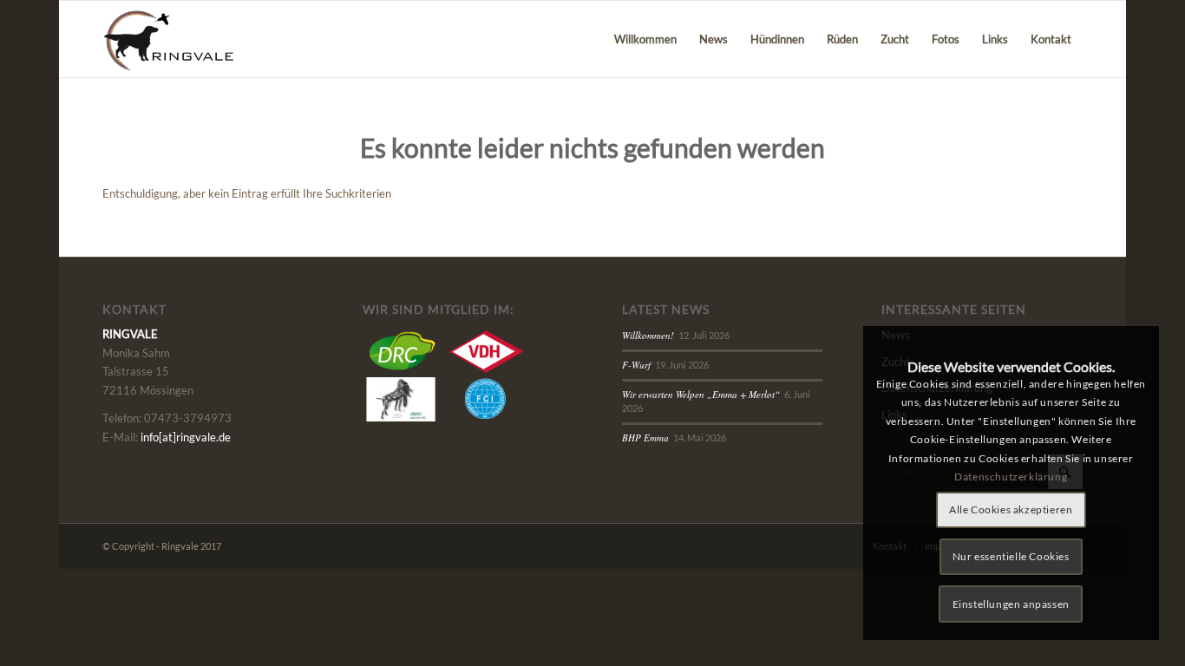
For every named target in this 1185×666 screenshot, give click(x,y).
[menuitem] (645, 39)
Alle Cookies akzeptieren (1010, 509)
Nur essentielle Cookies (1011, 556)
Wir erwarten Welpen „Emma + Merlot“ (701, 394)
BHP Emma (645, 437)
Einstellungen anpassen (1011, 603)
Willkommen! (648, 335)
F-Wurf (636, 364)
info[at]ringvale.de (186, 437)
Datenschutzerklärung (1010, 476)
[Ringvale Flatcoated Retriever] (178, 39)
